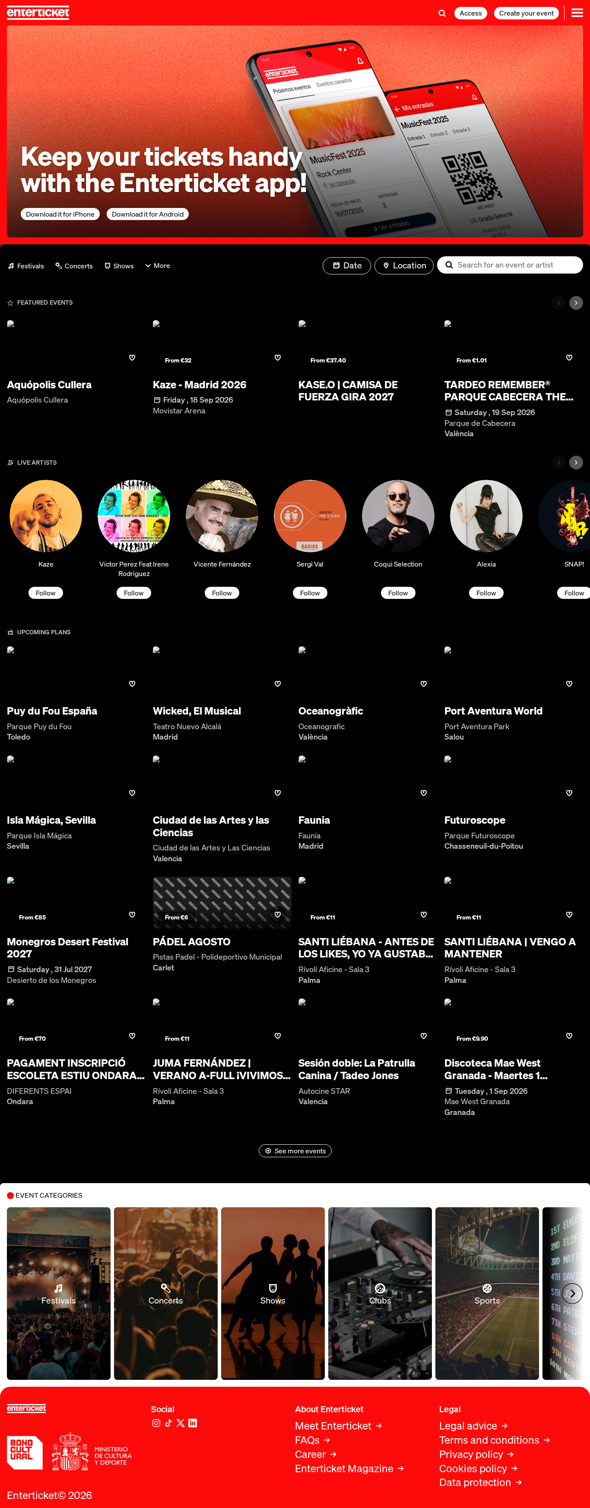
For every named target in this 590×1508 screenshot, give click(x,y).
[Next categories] (576, 303)
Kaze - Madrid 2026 (199, 384)
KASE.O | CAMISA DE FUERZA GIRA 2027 (348, 390)
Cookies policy (473, 1468)
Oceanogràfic (330, 711)
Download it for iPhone (60, 214)
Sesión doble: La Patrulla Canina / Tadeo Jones (356, 1069)
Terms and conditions (489, 1440)
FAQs (307, 1440)
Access (471, 13)
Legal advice (468, 1426)
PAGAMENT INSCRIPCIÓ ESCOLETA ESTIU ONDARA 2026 (72, 1069)
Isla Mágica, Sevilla (51, 820)
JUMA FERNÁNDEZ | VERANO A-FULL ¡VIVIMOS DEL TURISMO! (218, 1069)
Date (352, 265)
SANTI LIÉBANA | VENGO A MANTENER (510, 947)
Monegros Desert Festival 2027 (67, 947)
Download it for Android (148, 214)
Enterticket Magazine (344, 1468)
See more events (300, 1150)
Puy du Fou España (52, 711)
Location (409, 265)
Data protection (475, 1482)
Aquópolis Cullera (49, 384)
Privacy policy (471, 1454)
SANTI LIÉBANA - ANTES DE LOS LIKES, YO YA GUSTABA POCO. (366, 947)
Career (310, 1454)
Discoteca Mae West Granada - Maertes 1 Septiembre (492, 1069)
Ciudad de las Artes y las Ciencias (211, 826)
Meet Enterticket (333, 1426)
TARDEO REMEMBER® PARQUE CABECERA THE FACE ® (505, 390)
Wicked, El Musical (197, 711)
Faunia (314, 820)
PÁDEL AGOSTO (192, 941)
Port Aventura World (493, 711)
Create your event (526, 13)
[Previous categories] (559, 303)
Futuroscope (474, 820)
